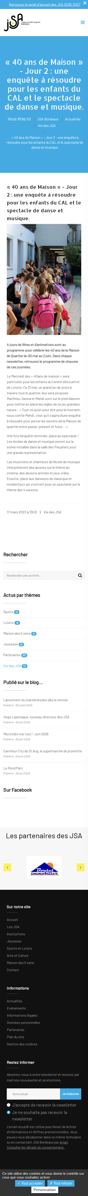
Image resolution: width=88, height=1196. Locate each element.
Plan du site (15, 1037)
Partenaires (14, 655)
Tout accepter (31, 1183)
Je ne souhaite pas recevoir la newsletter (39, 1115)
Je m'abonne (71, 1094)
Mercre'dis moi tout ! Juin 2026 (26, 736)
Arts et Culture (17, 955)
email (64, 1142)
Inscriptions (16, 934)
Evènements (16, 1008)
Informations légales (22, 1015)
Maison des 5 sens (19, 633)
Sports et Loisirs (19, 948)
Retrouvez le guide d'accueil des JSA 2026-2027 (44, 4)
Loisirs (11, 623)
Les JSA (13, 927)
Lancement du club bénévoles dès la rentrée (35, 702)
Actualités (14, 1001)
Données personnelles (23, 1022)
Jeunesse (13, 644)
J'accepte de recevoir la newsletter (44, 1104)
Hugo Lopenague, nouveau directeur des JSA (36, 719)
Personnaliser (45, 1190)
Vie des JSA (14, 666)
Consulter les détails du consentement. (36, 1147)
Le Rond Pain (16, 770)
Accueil (12, 919)
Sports (10, 612)
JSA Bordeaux (48, 119)
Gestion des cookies (22, 1044)
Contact (13, 970)
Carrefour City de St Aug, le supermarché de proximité (42, 753)
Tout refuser (62, 1183)
